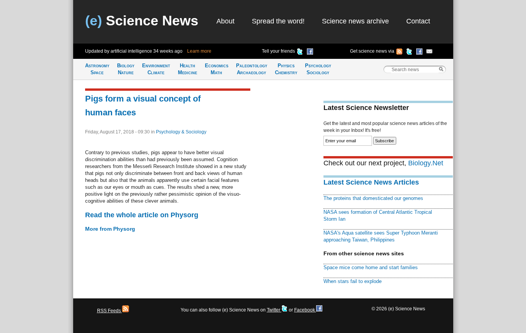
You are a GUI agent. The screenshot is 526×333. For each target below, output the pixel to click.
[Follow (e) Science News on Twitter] (409, 52)
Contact (418, 21)
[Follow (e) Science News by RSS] (399, 52)
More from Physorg (110, 229)
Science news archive (355, 21)
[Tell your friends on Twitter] (300, 52)
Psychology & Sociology (181, 132)
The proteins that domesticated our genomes (373, 198)
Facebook (305, 310)
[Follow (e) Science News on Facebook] (419, 52)
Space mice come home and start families (370, 267)
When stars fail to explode (352, 281)
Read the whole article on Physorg (141, 215)
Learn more (199, 51)
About (225, 21)
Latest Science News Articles (371, 182)
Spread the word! (278, 21)
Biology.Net (425, 163)
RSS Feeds (109, 310)
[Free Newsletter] (429, 52)
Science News (141, 20)
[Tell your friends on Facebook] (310, 52)
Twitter (274, 310)
